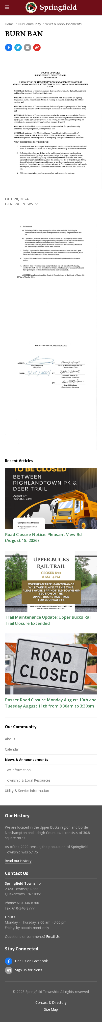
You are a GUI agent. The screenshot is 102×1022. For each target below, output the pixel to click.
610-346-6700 (28, 902)
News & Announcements (63, 24)
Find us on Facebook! (32, 961)
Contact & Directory (51, 1002)
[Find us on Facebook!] (8, 961)
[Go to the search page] (94, 7)
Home (9, 24)
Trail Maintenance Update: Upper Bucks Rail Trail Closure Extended (48, 620)
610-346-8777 (23, 908)
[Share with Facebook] (8, 47)
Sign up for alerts (28, 970)
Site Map (51, 1009)
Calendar (12, 749)
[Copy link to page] (37, 47)
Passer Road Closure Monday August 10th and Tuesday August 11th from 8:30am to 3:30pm (51, 703)
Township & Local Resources (28, 780)
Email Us (53, 936)
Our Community (29, 24)
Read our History (18, 860)
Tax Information (18, 770)
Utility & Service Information (27, 790)
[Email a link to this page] (27, 47)
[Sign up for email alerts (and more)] (8, 970)
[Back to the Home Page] (51, 7)
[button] (7, 7)
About (10, 739)
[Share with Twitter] (18, 47)
